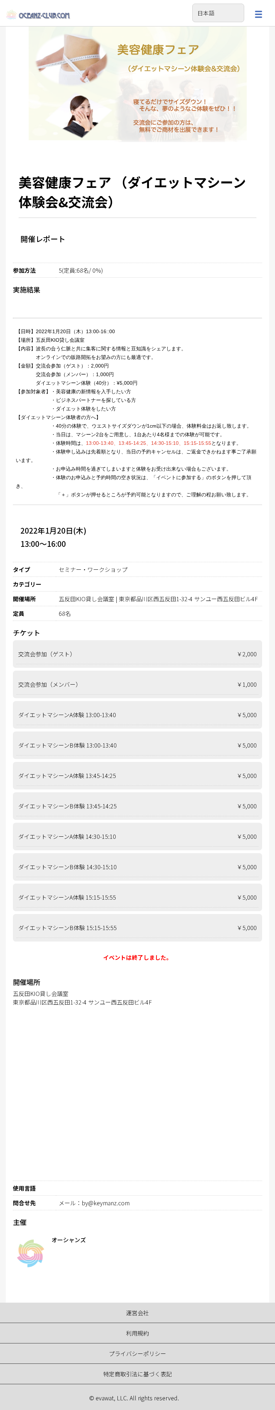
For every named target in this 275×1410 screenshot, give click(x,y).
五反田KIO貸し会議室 (40, 993)
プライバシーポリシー (137, 1353)
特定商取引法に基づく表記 (137, 1374)
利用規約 (137, 1333)
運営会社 (137, 1312)
